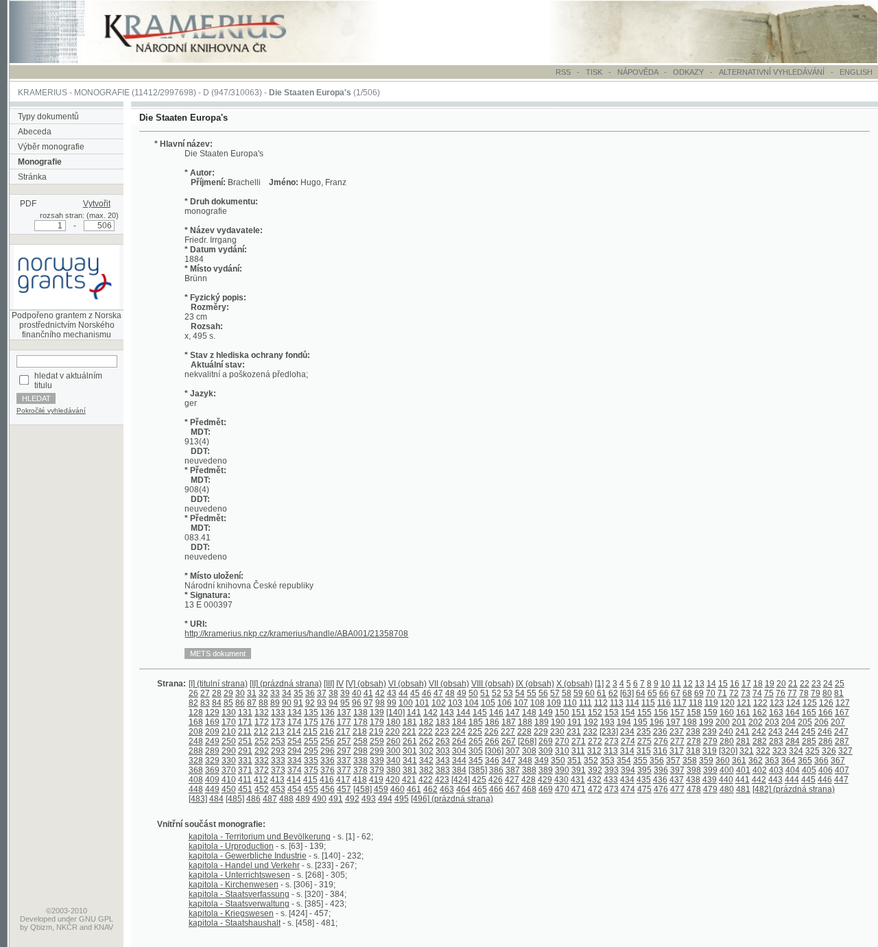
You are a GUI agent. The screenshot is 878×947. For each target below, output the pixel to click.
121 (744, 703)
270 (562, 741)
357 (673, 760)
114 (632, 703)
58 (566, 693)
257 (344, 741)
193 (607, 722)
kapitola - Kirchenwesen (233, 884)
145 (480, 712)
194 (624, 722)
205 (805, 722)
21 (793, 683)
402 (759, 770)
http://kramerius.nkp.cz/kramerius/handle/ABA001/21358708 (296, 633)
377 (344, 770)
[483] (198, 799)
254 (294, 741)
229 (541, 731)
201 (739, 722)
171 (245, 722)
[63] (627, 693)
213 (277, 731)
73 (745, 693)
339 (377, 760)
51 (485, 693)
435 (644, 779)
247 (841, 731)
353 (607, 760)
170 (229, 722)
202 (755, 722)
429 (545, 779)
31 (252, 693)
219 (376, 731)
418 (360, 779)
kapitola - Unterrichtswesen (239, 875)
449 (212, 789)
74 (757, 693)
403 (776, 770)
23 (816, 683)
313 (611, 751)
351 (574, 760)
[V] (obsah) (366, 683)
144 (463, 712)
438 (693, 779)
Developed (38, 919)
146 (496, 712)
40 (356, 693)
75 (769, 693)
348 (525, 760)
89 (275, 703)
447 (841, 779)
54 (520, 693)
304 (459, 751)
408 (196, 779)
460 (397, 789)
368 (196, 770)
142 (430, 712)
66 (664, 693)
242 (759, 731)
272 (595, 741)
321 (746, 751)
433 (611, 779)
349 (541, 760)
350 (558, 760)
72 (734, 693)
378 (360, 770)
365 (805, 760)
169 (212, 722)
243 (775, 731)
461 (414, 789)
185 (475, 722)
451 (245, 789)
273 (611, 741)
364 (788, 760)
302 (426, 751)
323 (779, 751)
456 (327, 789)
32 (263, 693)
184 (459, 722)
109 (554, 703)
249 (212, 741)
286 (825, 741)
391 (578, 770)
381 (410, 770)
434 (627, 779)
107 (521, 703)
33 (275, 693)
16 (734, 683)
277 (677, 741)
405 (809, 770)
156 (661, 712)
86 (240, 703)
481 (743, 789)
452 (261, 789)
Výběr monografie (51, 147)
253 (278, 741)
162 (759, 712)
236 (660, 731)
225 (475, 731)
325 (812, 751)
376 (327, 770)
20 (781, 683)
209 (212, 731)
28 (217, 693)
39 (345, 693)
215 (310, 731)
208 (196, 731)
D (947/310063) (232, 92)
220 (392, 731)
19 (769, 683)
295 (311, 751)
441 (742, 779)
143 (447, 712)
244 (792, 731)
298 (360, 751)
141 (414, 712)
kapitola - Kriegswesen (231, 913)
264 (459, 741)
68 (687, 693)
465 (480, 789)
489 (303, 799)
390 (562, 770)
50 (473, 693)
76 (780, 693)
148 (529, 712)
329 (212, 760)
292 (261, 751)
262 (426, 741)
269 (545, 741)
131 (245, 712)
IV (340, 683)
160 (727, 712)
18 (758, 683)
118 (695, 703)
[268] (527, 741)
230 (557, 731)
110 (570, 703)
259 (377, 741)
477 (677, 789)
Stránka (32, 177)
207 (838, 722)
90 (287, 703)
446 (825, 779)
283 (776, 741)
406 (825, 770)
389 (545, 770)
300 (393, 751)
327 (845, 751)
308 (529, 751)
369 (212, 770)
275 (644, 741)
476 (661, 789)
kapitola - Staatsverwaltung (239, 904)
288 (196, 751)
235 (644, 731)
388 (529, 770)
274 (628, 741)
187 (508, 722)
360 (722, 760)
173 (278, 722)
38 (333, 693)
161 (743, 712)
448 (196, 789)
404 (792, 770)
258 (360, 741)
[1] (599, 683)
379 (377, 770)
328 (196, 760)
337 (344, 760)
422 (425, 779)
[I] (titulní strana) (218, 683)
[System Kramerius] (211, 60)
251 (245, 741)
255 (311, 741)
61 (601, 693)
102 (438, 703)
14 (711, 683)
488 (286, 799)
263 (443, 741)
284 (792, 741)
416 (327, 779)
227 (508, 731)
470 (562, 789)
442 (759, 779)
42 (380, 693)
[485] (235, 799)
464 (463, 789)
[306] (494, 751)
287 (842, 741)
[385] (477, 770)
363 (772, 760)
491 (336, 799)
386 (496, 770)
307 (513, 751)
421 (409, 779)
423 (442, 779)
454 (294, 789)
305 (475, 751)
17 (746, 683)
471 (578, 789)
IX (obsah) (535, 683)
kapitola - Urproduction (231, 846)
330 (229, 760)
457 (344, 789)
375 (311, 770)
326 (829, 751)
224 (458, 731)
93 (322, 703)
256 (327, 741)
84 (217, 703)
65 (652, 693)
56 (543, 693)
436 (660, 779)
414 (294, 779)
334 (294, 760)
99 (391, 703)
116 (664, 703)
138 (360, 712)
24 (828, 683)
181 (410, 722)
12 (688, 683)
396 (661, 770)
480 (727, 789)
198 (690, 722)
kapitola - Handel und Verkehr (244, 865)
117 (680, 703)
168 (196, 722)
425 (479, 779)
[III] (329, 683)
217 (343, 731)
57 (555, 693)
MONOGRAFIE (102, 92)
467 (513, 789)
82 (193, 703)
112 (601, 703)
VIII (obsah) (492, 683)
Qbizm (41, 927)
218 (360, 731)
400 (727, 770)
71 (722, 693)
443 (775, 779)
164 (792, 712)
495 (401, 799)
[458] (362, 789)
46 (426, 693)
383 (443, 770)
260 (393, 741)
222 (425, 731)
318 (693, 751)
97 (368, 703)
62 (613, 693)
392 (595, 770)
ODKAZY (688, 72)
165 (809, 712)
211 (245, 731)
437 (676, 779)
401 (743, 770)
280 (727, 741)
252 (261, 741)
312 (594, 751)
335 (311, 760)
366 (821, 760)
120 (727, 703)
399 (710, 770)
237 (676, 731)
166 (825, 712)
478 (694, 789)
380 (393, 770)
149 (545, 712)
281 (743, 741)
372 (261, 770)
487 (270, 799)
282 (759, 741)
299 (377, 751)
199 (706, 722)
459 (381, 789)
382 (426, 770)
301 (410, 751)
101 (422, 703)
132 (261, 712)
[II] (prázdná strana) (286, 683)
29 (228, 693)
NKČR (67, 927)
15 (723, 683)
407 (842, 770)
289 (212, 751)
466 (496, 789)
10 (665, 683)
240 (726, 731)
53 (508, 693)
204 (788, 722)
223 (442, 731)
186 (492, 722)
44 (403, 693)
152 (595, 712)
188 (525, 722)
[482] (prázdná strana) (793, 789)
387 (513, 770)
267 (508, 741)
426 (495, 779)
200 (722, 722)
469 (545, 789)
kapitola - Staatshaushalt (235, 923)
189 (541, 722)
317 (676, 751)
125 (810, 703)
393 (611, 770)
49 (461, 693)
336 (327, 760)
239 (709, 731)
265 (475, 741)
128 (196, 712)
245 (808, 731)
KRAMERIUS (42, 92)
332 (261, 760)
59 (578, 693)
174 (294, 722)
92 (310, 703)
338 (360, 760)
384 (459, 770)
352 (591, 760)
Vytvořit (96, 203)
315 (644, 751)
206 (821, 722)
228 (524, 731)
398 (694, 770)
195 (640, 722)
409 (212, 779)
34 (287, 693)
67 (675, 693)
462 (430, 789)
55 (531, 693)
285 (809, 741)
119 (711, 703)
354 (624, 760)
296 (327, 751)
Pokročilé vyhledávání (51, 410)
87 (252, 703)
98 (380, 703)
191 (574, 722)
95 (345, 703)
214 (294, 731)
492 (352, 799)
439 (709, 779)
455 (311, 789)
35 (298, 693)
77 (792, 693)
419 (376, 779)
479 (710, 789)
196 (657, 722)
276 (661, 741)
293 (278, 751)
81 (839, 693)
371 (245, 770)
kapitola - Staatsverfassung (239, 894)
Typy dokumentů (48, 116)
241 (742, 731)
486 (253, 799)
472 (595, 789)
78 (804, 693)
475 (644, 789)
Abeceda (34, 131)
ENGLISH (856, 72)
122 (760, 703)
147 (513, 712)
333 (278, 760)
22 (804, 683)
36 (310, 693)
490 (319, 799)
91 (298, 703)
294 (294, 751)
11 (676, 683)
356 (657, 760)
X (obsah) (574, 683)
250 (229, 741)
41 (368, 693)
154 (628, 712)
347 (508, 760)
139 (377, 712)
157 (677, 712)
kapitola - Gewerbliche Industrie (248, 856)
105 (488, 703)
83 (205, 703)
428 (528, 779)
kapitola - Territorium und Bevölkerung (260, 836)
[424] (460, 779)
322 (763, 751)
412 (261, 779)
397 (677, 770)
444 (792, 779)
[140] (395, 712)
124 (793, 703)
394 (628, 770)
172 (261, 722)
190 (558, 722)
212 (261, 731)
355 (640, 760)
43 (391, 693)
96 (356, 703)
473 (611, 789)
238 (693, 731)
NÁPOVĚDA (637, 72)
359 (706, 760)
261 (410, 741)
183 (443, 722)
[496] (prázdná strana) (452, 799)
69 (699, 693)
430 (561, 779)
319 (709, 751)
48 (450, 693)
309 (545, 751)
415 (310, 779)
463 (447, 789)
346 (492, 760)
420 (392, 779)
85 (228, 703)
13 (699, 683)
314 (627, 751)
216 (327, 731)
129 (212, 712)
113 (617, 703)
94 (333, 703)
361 (739, 760)
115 (648, 703)
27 (205, 693)
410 (229, 779)
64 (640, 693)
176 (327, 722)
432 (594, 779)
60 (590, 693)
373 (278, 770)
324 (796, 751)
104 (471, 703)
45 (415, 693)
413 (277, 779)
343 (443, 760)
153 (611, 712)
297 (344, 751)
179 (377, 722)
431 (578, 779)
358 (690, 760)
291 (245, 751)
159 (710, 712)
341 (410, 760)
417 (343, 779)
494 (385, 799)
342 (426, 760)
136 (327, 712)
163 (776, 712)
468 (529, 789)
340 (393, 760)
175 (311, 722)
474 (628, 789)
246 (825, 731)
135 (311, 712)
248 (196, 741)
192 (591, 722)
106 (504, 703)
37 (322, 693)
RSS (563, 72)
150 (562, 712)
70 (710, 693)
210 (229, 731)
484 (216, 799)
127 (842, 703)
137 (344, 712)
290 (229, 751)
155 (644, 712)
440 (726, 779)
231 (574, 731)
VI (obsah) (407, 683)
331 (245, 760)
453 (278, 789)
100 (406, 703)
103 (455, 703)
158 (694, 712)
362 (755, 760)
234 (627, 731)
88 (263, 703)
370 (229, 770)
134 (294, 712)
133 (278, 712)
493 (368, 799)
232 (590, 731)
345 (475, 760)
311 (578, 751)
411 (245, 779)
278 (694, 741)
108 (537, 703)
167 (842, 712)
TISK (595, 72)
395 (644, 770)
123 (777, 703)
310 (562, 751)
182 (426, 722)
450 (229, 789)
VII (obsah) (449, 683)
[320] (728, 751)
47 (438, 693)
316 (660, 751)
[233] (609, 731)
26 (193, 693)
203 (772, 722)
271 (578, 741)
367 (838, 760)
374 (294, 770)
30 (240, 693)
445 (808, 779)
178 (360, 722)
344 (459, 760)
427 (512, 779)
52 (496, 693)
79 (815, 693)
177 (344, 722)
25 (839, 683)
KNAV (103, 927)
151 (578, 712)
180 (393, 722)
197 (673, 722)
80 (827, 693)
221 (409, 731)
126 (826, 703)
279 (710, 741)
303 (443, 751)
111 (585, 703)
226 (491, 731)
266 (492, 741)
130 (229, 712)
